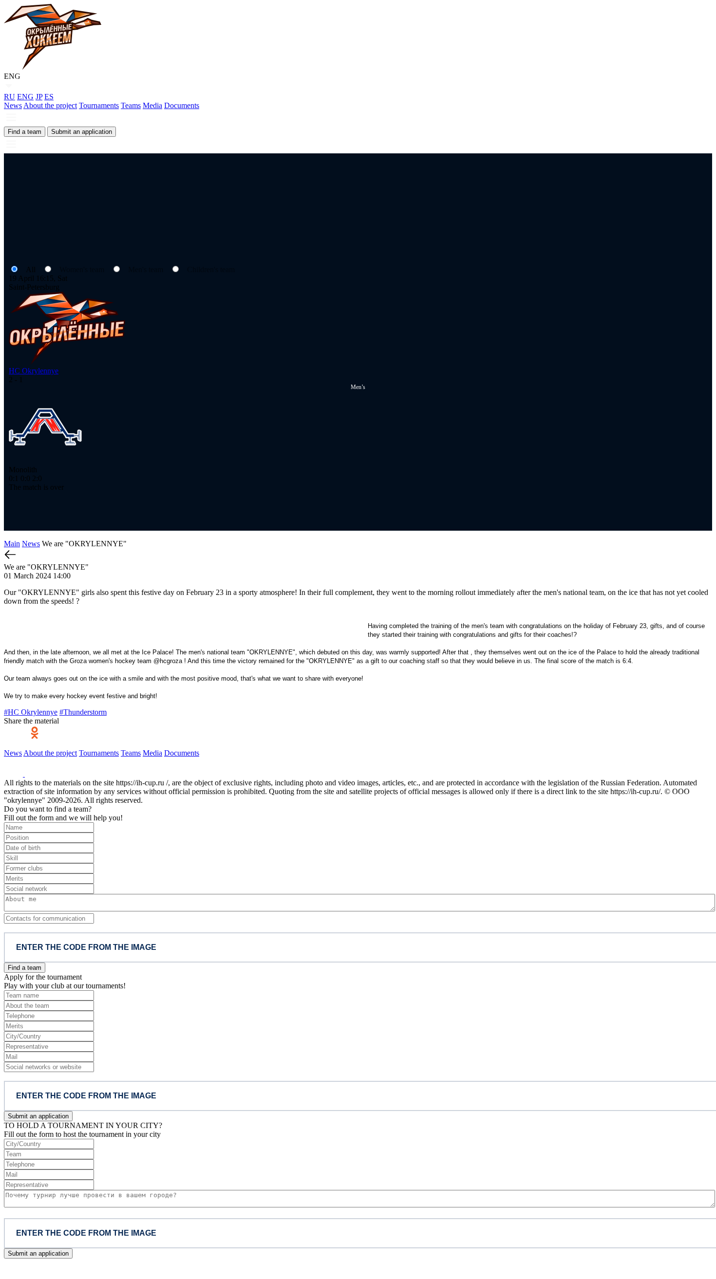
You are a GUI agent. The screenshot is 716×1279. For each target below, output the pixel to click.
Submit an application (81, 131)
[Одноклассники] (34, 732)
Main (12, 543)
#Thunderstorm (83, 712)
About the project (50, 105)
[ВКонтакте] (11, 732)
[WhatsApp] (81, 732)
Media (152, 105)
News (13, 105)
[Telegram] (58, 732)
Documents (181, 105)
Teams (131, 105)
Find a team (24, 131)
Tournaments (99, 105)
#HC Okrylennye (30, 712)
